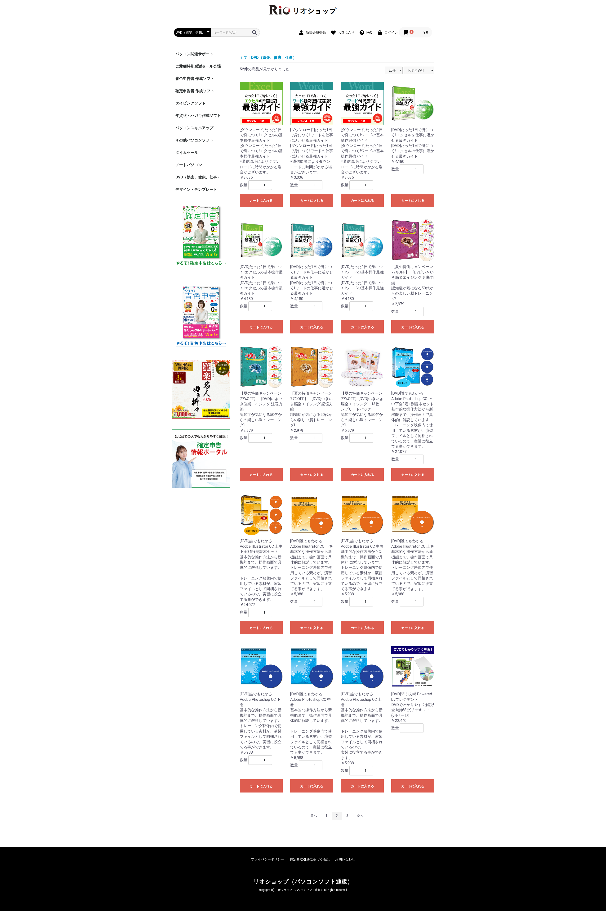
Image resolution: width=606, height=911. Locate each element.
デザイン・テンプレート (196, 189)
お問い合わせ (345, 859)
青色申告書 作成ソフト (194, 78)
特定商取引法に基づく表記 (310, 859)
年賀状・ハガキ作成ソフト (198, 115)
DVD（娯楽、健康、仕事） (198, 177)
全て (243, 57)
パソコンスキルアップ (194, 128)
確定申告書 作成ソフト (194, 91)
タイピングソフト (190, 103)
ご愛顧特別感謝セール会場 (198, 66)
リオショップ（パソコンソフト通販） (303, 881)
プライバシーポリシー (267, 859)
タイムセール (186, 152)
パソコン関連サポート (194, 54)
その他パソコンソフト (194, 140)
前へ (313, 816)
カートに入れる (261, 200)
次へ (360, 816)
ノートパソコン (188, 165)
